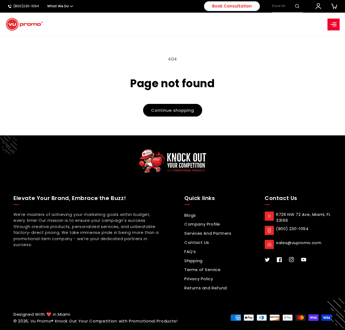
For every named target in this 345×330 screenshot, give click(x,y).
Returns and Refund (205, 288)
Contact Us (196, 242)
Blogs (190, 215)
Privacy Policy (198, 279)
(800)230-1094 (26, 6)
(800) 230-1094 (292, 228)
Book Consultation (232, 6)
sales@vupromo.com (298, 242)
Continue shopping (172, 110)
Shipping (193, 261)
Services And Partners (208, 233)
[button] (297, 6)
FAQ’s (190, 251)
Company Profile (202, 224)
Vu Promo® (42, 321)
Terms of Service (202, 269)
